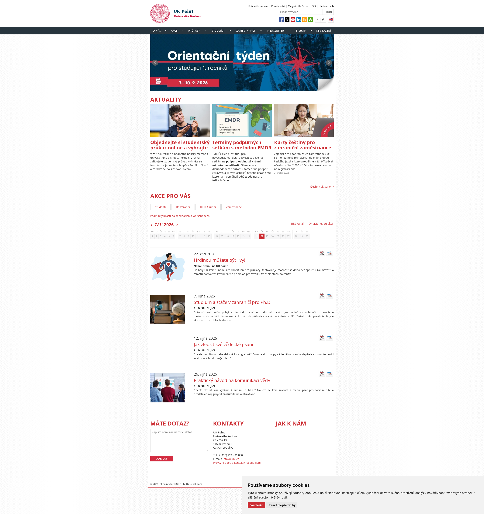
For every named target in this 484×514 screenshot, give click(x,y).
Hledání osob (326, 6)
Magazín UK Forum (298, 6)
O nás (157, 30)
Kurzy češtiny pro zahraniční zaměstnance (302, 145)
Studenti (160, 207)
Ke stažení (323, 30)
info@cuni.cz (231, 459)
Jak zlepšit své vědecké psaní (223, 344)
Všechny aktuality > (321, 186)
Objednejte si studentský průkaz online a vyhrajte (179, 145)
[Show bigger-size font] (323, 19)
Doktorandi (183, 207)
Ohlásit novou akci (321, 223)
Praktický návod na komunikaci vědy (232, 380)
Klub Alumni (208, 207)
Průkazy (194, 30)
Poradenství (278, 6)
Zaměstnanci (245, 30)
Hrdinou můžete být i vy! (219, 260)
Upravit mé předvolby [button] (282, 505)
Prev (155, 63)
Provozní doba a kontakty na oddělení (237, 462)
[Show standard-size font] (317, 19)
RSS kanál (297, 223)
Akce (174, 30)
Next (329, 63)
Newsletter (275, 30)
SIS (314, 6)
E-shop (301, 30)
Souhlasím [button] (256, 505)
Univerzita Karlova (258, 6)
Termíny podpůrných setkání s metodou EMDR (241, 145)
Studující (218, 30)
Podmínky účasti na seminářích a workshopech (180, 216)
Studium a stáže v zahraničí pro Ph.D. (232, 302)
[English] (331, 20)
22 (262, 236)
